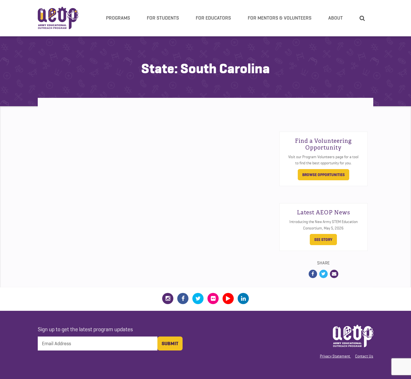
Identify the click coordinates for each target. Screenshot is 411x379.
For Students (163, 18)
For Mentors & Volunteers (279, 18)
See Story (323, 239)
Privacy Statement (335, 356)
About (335, 18)
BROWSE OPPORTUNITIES (323, 174)
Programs (118, 18)
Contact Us (364, 356)
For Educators (213, 18)
